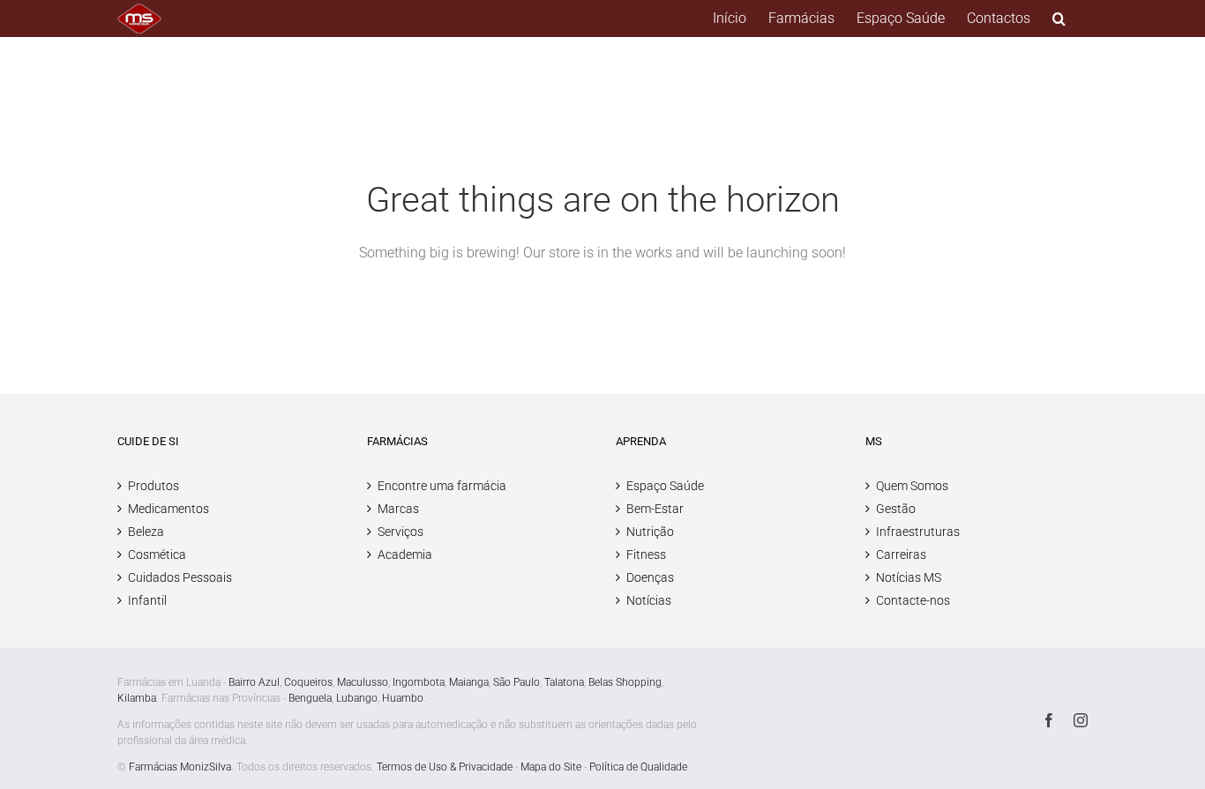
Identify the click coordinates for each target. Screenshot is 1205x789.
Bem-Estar (655, 509)
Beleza (146, 532)
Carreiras (901, 554)
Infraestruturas (918, 532)
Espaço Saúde (665, 486)
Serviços (400, 532)
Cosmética (157, 554)
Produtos (153, 486)
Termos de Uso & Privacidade (445, 767)
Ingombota (419, 682)
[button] (1059, 18)
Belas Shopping (625, 682)
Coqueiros (308, 682)
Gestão (896, 509)
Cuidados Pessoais (180, 577)
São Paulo (516, 682)
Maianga (469, 682)
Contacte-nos (913, 600)
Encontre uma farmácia (442, 486)
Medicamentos (168, 509)
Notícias (648, 600)
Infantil (147, 600)
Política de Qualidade (638, 767)
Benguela (310, 698)
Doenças (650, 577)
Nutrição (650, 532)
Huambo (402, 698)
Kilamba (136, 698)
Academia (405, 554)
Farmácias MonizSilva (180, 767)
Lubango (357, 698)
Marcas (398, 509)
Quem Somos (912, 486)
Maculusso (362, 682)
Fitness (646, 554)
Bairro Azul (254, 682)
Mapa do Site (550, 767)
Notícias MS (908, 577)
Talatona (564, 682)
